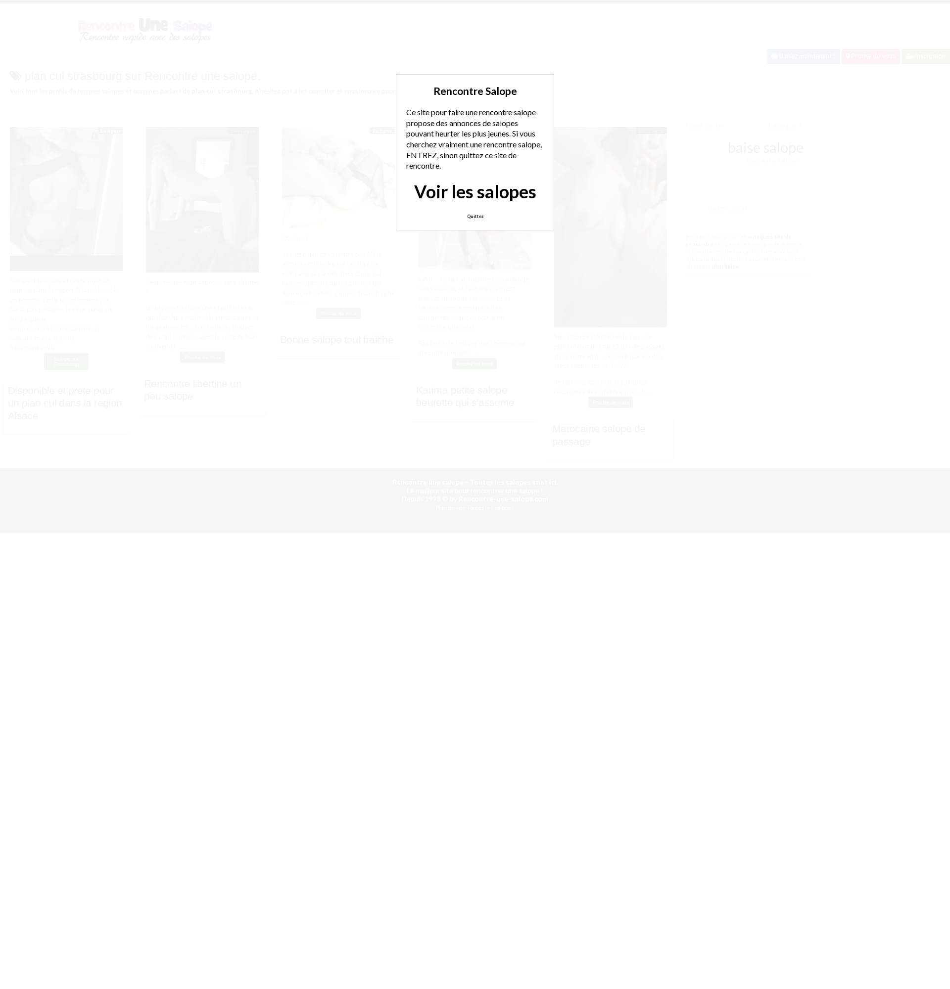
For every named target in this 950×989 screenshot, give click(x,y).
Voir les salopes (475, 191)
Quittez (475, 216)
